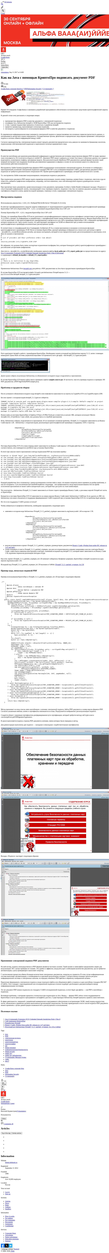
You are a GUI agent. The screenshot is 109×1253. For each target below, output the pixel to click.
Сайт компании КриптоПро (15, 1021)
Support (16, 1249)
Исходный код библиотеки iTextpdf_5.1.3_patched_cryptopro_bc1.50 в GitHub (33, 1027)
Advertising (9, 1235)
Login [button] (3, 13)
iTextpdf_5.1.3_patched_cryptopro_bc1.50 (69, 564)
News (7, 1203)
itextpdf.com (27, 268)
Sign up (7, 1194)
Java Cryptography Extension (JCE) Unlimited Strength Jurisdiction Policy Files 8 (32, 1019)
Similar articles (16, 1133)
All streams (8, 2)
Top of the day (6, 1133)
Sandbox (8, 1209)
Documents (9, 1222)
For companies (10, 1220)
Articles (7, 1201)
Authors (8, 1207)
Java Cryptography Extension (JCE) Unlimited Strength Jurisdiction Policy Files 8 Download (32, 253)
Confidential (9, 1226)
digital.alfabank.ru (11, 1162)
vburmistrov (5, 72)
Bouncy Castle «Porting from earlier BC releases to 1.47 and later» (27, 1025)
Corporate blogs (10, 1233)
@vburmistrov (21, 1111)
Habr (12, 1251)
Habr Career (10, 1103)
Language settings (7, 1249)
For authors (9, 1218)
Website (3, 1103)
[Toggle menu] (2, 2)
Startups (8, 1241)
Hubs (7, 1205)
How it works (9, 1216)
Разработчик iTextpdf (12, 1023)
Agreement (9, 1224)
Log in (7, 1192)
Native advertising (11, 1237)
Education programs (12, 1239)
